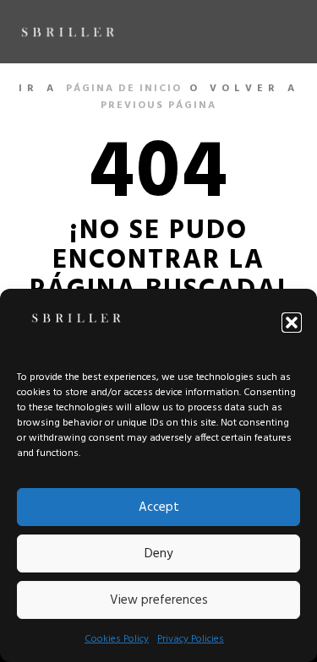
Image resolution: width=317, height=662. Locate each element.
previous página (158, 105)
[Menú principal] (285, 32)
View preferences (159, 600)
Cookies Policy (117, 639)
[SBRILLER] (67, 31)
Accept (159, 507)
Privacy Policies (190, 639)
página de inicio (124, 88)
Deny (158, 554)
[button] (291, 322)
